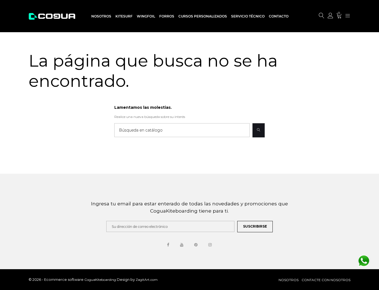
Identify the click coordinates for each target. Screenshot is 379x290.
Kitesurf (124, 16)
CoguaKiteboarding (100, 280)
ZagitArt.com (147, 280)
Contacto (279, 16)
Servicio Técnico (248, 16)
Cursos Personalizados (202, 16)
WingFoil (146, 16)
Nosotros (101, 16)
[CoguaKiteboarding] (52, 16)
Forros (166, 16)
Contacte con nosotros (326, 280)
